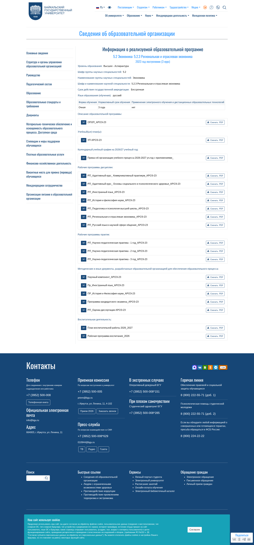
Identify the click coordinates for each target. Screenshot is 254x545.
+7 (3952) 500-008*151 (144, 391)
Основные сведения (37, 53)
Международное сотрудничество (44, 185)
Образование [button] (133, 15)
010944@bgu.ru (86, 442)
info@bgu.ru (32, 420)
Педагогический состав (39, 84)
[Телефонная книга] (218, 7)
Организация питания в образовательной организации (49, 196)
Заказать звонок (107, 411)
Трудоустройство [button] (178, 7)
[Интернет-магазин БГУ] (205, 7)
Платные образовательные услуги (45, 154)
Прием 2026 (86, 411)
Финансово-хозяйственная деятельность (48, 163)
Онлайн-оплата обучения (149, 487)
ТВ (81, 449)
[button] (224, 7)
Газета (103, 449)
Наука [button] (148, 15)
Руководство (33, 75)
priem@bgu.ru (85, 398)
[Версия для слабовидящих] (109, 7)
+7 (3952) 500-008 (38, 395)
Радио (91, 449)
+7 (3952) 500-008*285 (144, 412)
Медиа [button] (195, 7)
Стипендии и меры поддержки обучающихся (43, 143)
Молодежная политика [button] (203, 15)
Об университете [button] (113, 15)
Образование (33, 93)
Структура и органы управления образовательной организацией (44, 64)
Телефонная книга (38, 402)
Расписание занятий (146, 484)
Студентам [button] (142, 7)
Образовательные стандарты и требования (43, 104)
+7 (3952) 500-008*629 (93, 436)
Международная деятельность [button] (171, 15)
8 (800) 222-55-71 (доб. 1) (198, 395)
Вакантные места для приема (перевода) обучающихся (49, 174)
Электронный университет (149, 480)
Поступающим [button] (125, 7)
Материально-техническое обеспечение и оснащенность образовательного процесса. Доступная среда (49, 128)
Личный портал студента (148, 477)
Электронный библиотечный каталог (155, 491)
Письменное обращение (200, 480)
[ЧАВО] (211, 7)
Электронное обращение (200, 477)
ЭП (83, 122)
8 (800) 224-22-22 (192, 436)
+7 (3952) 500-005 (90, 391)
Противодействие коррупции (99, 491)
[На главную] (60, 11)
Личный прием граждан (199, 484)
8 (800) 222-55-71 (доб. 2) (198, 413)
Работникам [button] (158, 7)
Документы (32, 115)
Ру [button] (101, 7)
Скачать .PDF (216, 122)
